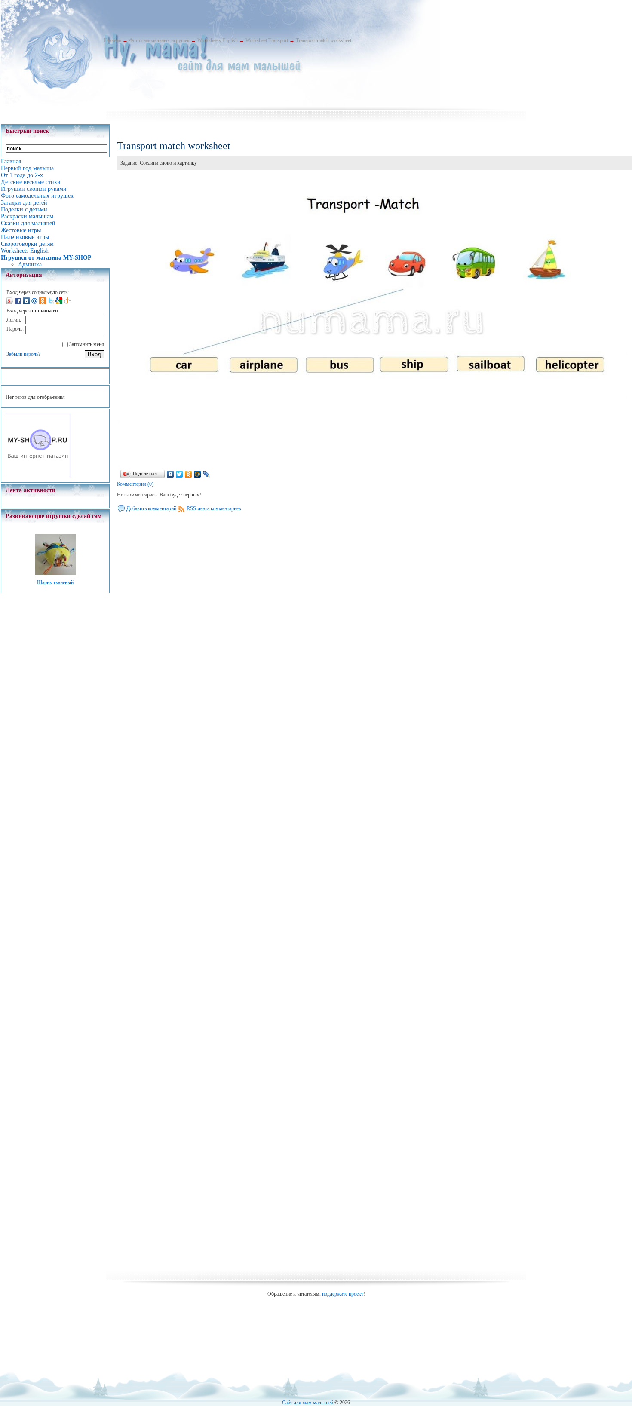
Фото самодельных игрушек (159, 40)
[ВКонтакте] (170, 474)
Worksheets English (217, 40)
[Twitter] (179, 474)
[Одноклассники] (188, 474)
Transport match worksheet (323, 40)
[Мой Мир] (197, 474)
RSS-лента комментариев (214, 508)
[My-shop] (38, 476)
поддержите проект (342, 1294)
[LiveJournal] (206, 474)
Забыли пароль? (23, 354)
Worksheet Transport (266, 40)
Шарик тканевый (55, 582)
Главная (112, 40)
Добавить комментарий (151, 508)
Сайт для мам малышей (307, 1403)
